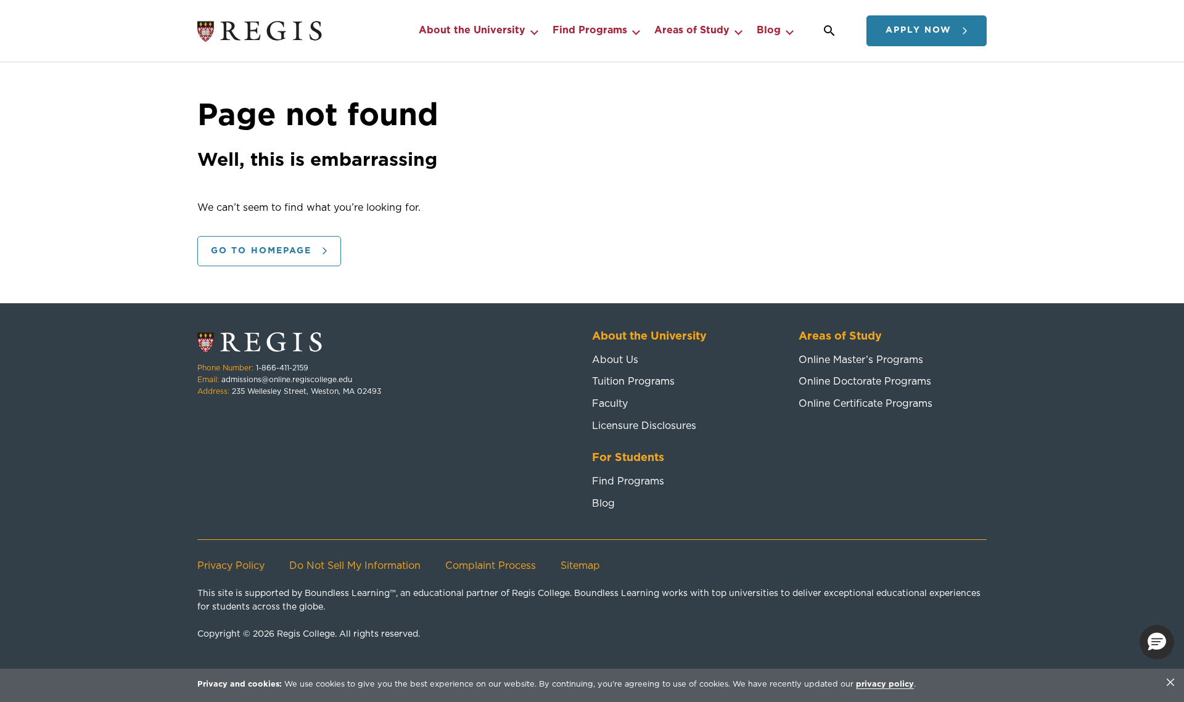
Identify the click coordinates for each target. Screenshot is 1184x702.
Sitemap (580, 566)
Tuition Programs (633, 381)
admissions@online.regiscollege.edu (286, 379)
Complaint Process (490, 566)
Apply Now (919, 30)
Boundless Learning (347, 593)
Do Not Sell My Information (355, 566)
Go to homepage (261, 251)
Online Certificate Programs (865, 404)
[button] (1157, 642)
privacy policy (885, 684)
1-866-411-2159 (282, 368)
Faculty (610, 404)
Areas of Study (692, 30)
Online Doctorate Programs (865, 381)
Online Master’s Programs (861, 360)
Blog (769, 30)
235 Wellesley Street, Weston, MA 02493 (306, 391)
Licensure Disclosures (644, 426)
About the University (472, 30)
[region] (592, 685)
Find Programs (590, 30)
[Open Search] (829, 30)
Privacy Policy (231, 566)
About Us (615, 360)
